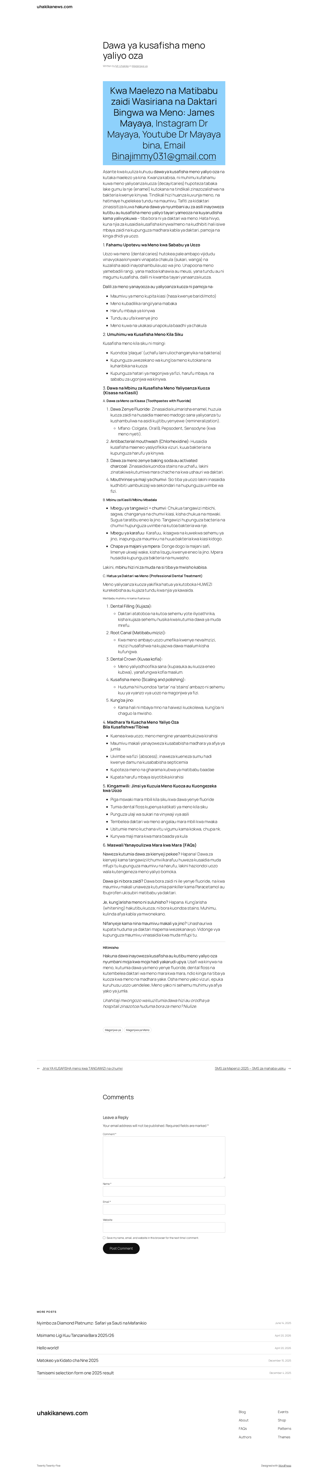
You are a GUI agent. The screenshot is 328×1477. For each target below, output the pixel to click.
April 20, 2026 (283, 1335)
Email (107, 1202)
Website (107, 1220)
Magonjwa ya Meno (137, 1030)
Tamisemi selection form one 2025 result (75, 1373)
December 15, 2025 (280, 1360)
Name (107, 1184)
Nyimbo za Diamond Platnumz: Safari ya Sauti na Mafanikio (91, 1323)
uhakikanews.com (55, 6)
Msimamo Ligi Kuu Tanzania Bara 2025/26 (75, 1335)
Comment (109, 1134)
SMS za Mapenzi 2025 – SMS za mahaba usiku (250, 1068)
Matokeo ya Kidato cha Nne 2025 (68, 1360)
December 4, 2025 (280, 1373)
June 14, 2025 (283, 1323)
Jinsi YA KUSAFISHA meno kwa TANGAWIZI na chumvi (82, 1068)
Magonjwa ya (140, 66)
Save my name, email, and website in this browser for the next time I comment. (153, 1238)
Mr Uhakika (122, 66)
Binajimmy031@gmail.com (164, 156)
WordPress (284, 1465)
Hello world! (48, 1348)
